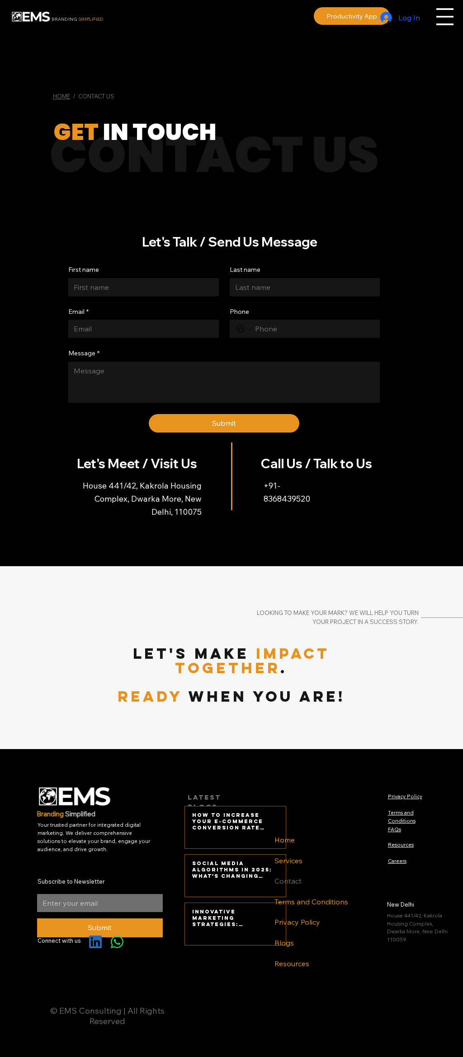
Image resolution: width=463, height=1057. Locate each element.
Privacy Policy (297, 922)
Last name (245, 269)
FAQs (394, 829)
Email (78, 311)
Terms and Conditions (311, 901)
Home (284, 839)
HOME (61, 96)
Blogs (284, 942)
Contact (288, 880)
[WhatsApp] (117, 942)
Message (83, 353)
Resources (291, 963)
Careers (397, 861)
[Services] (365, 861)
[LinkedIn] (95, 942)
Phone (239, 311)
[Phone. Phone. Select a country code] (244, 328)
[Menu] (445, 16)
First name (83, 269)
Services (288, 860)
